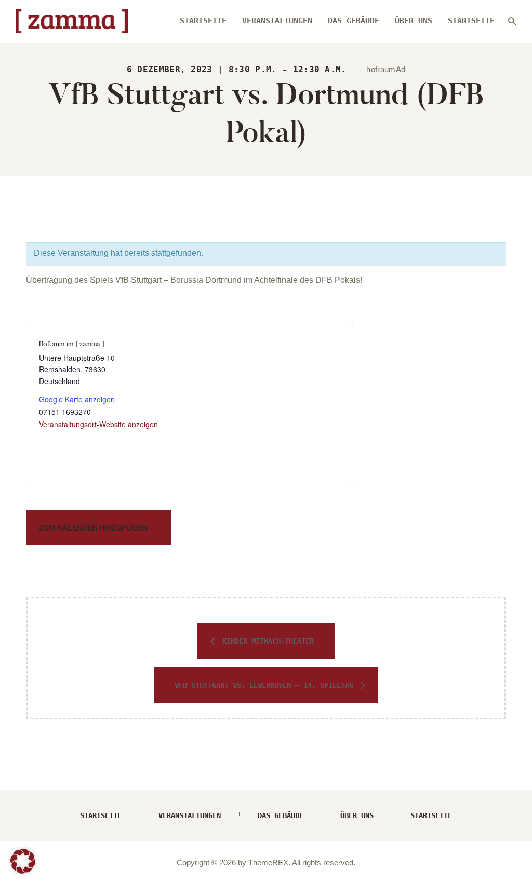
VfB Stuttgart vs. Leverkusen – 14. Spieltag (266, 685)
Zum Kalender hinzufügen (94, 527)
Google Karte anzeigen (77, 399)
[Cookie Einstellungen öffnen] (22, 870)
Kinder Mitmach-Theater (266, 641)
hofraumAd (385, 69)
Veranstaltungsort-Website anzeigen (98, 424)
